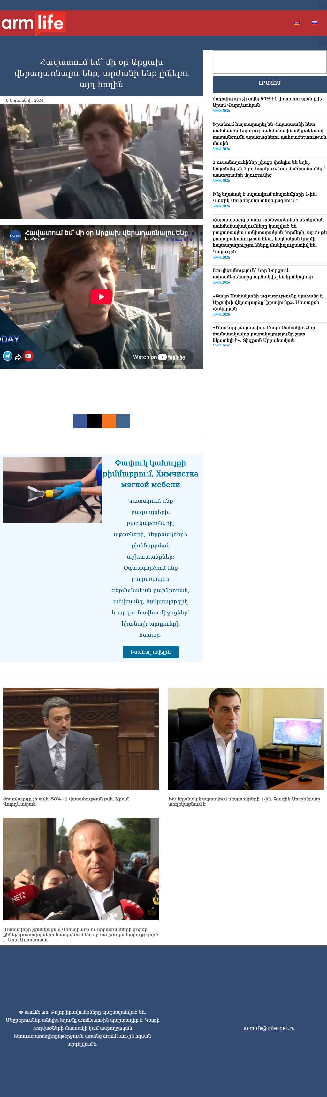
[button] (322, 5)
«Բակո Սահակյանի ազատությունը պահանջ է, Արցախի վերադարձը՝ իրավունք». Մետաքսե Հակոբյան (268, 302)
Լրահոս (270, 83)
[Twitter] (279, 5)
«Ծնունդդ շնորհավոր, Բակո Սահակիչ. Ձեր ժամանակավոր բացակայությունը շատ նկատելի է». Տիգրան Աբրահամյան (264, 334)
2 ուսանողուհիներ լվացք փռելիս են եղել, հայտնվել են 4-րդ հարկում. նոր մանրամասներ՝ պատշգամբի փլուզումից (269, 168)
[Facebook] (269, 5)
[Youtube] (289, 5)
